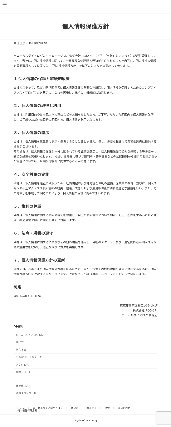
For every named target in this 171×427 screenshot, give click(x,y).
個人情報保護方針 (27, 410)
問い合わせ (124, 408)
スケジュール (23, 364)
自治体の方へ (23, 385)
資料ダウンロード (26, 393)
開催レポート (23, 372)
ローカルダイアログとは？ (31, 334)
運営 (107, 408)
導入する (21, 349)
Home (21, 408)
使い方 (20, 342)
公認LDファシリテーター (30, 357)
